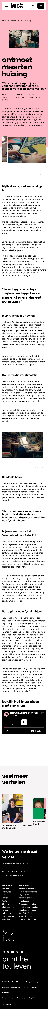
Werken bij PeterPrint (27, 916)
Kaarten (5, 889)
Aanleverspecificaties (27, 892)
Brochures (6, 892)
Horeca (5, 910)
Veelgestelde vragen (27, 904)
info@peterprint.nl (15, 875)
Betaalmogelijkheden (27, 910)
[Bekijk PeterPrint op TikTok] (8, 952)
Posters (5, 901)
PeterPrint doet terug (27, 919)
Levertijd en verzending (28, 907)
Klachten (5, 992)
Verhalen (27, 895)
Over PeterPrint (25, 913)
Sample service (24, 901)
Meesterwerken (25, 898)
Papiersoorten (8, 916)
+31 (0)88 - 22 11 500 (16, 871)
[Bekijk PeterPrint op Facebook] (12, 952)
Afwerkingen (7, 919)
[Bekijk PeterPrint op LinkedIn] (17, 952)
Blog (20, 895)
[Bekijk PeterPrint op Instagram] (3, 952)
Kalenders (6, 913)
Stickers (5, 904)
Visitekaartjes (8, 907)
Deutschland (6, 1004)
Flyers (4, 895)
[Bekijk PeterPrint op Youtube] (22, 951)
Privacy (25, 987)
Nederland (21, 998)
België (31, 998)
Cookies (34, 987)
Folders (5, 898)
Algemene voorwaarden (11, 987)
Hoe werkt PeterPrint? (27, 889)
